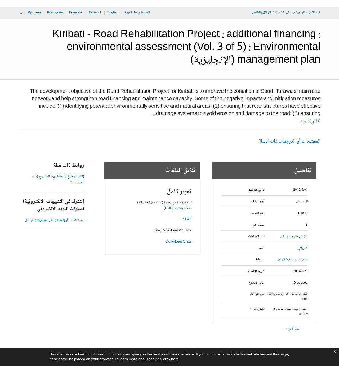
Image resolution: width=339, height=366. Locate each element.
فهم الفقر (314, 12)
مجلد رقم (258, 225)
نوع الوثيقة (257, 201)
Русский (34, 13)
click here (171, 359)
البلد (261, 248)
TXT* (187, 219)
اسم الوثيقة (257, 294)
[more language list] (21, 13)
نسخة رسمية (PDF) (177, 208)
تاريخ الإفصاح (255, 271)
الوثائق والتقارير (261, 12)
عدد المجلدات (256, 236)
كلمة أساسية (257, 310)
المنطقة (259, 260)
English (112, 13)
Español (95, 13)
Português (55, 13)
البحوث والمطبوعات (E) (290, 12)
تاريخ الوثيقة (256, 190)
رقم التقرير (257, 213)
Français (75, 13)
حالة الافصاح (256, 283)
